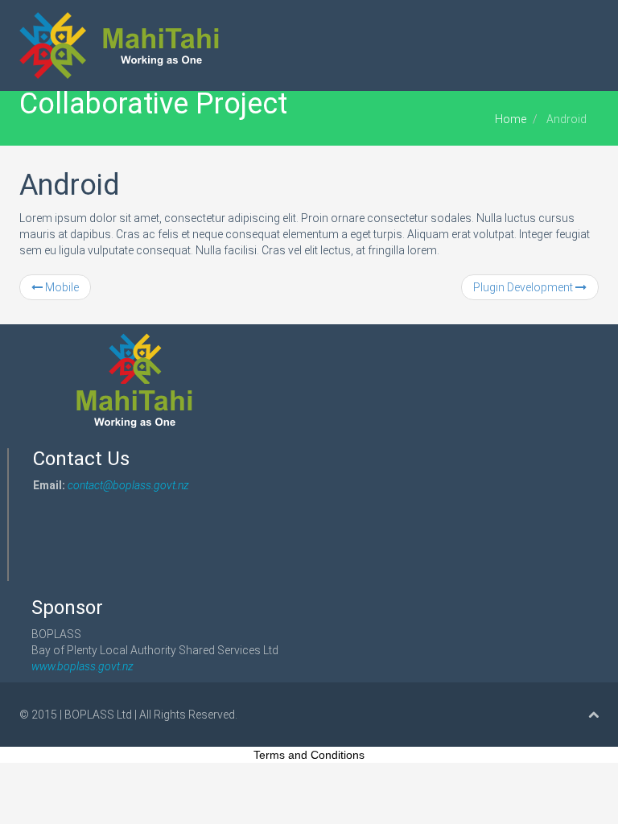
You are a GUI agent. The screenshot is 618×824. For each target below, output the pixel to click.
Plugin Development (524, 287)
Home (510, 119)
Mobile (61, 287)
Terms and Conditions (309, 754)
